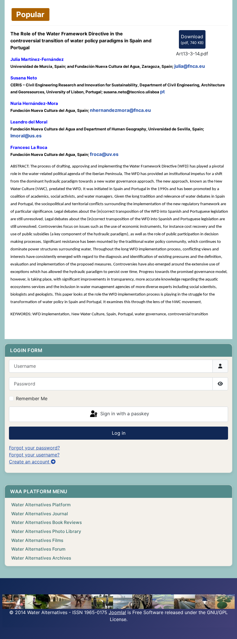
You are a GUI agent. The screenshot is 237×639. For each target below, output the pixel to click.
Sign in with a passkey (124, 414)
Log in (118, 433)
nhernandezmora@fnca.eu (120, 110)
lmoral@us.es (26, 136)
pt (162, 91)
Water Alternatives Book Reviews (46, 522)
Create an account (30, 462)
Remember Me (31, 398)
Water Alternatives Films (37, 540)
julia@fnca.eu (189, 66)
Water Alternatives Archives (41, 558)
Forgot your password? (34, 448)
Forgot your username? (34, 455)
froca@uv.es (104, 154)
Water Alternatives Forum (38, 549)
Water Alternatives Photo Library (46, 531)
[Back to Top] (226, 628)
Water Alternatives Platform (41, 504)
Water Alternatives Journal (39, 513)
